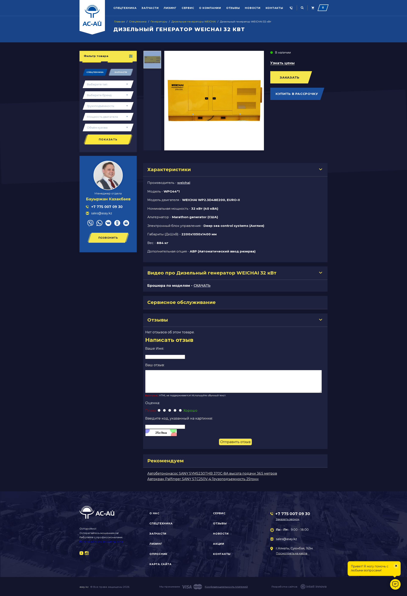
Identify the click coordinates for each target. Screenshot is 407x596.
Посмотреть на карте (291, 553)
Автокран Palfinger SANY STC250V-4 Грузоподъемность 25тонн (203, 479)
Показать (108, 139)
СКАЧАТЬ (202, 286)
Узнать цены (282, 63)
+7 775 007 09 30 (292, 513)
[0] (312, 8)
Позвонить (108, 237)
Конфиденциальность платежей (226, 586)
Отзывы (233, 8)
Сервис (188, 8)
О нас (154, 513)
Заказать (290, 77)
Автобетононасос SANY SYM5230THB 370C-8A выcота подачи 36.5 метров (212, 473)
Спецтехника (125, 8)
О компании (210, 8)
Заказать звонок (287, 519)
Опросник (158, 554)
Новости (252, 8)
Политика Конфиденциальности (101, 541)
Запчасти (150, 8)
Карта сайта (160, 564)
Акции (218, 543)
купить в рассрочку (297, 94)
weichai (183, 183)
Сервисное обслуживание (181, 302)
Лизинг (170, 8)
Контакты (274, 8)
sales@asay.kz (286, 539)
